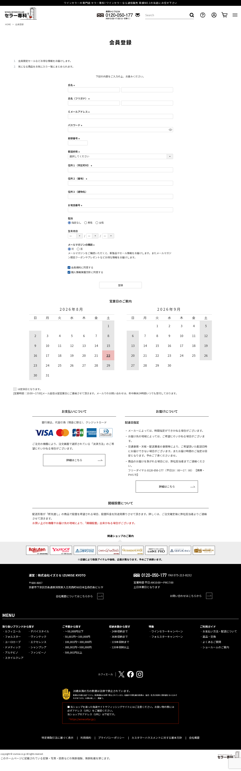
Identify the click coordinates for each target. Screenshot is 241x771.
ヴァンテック (38, 636)
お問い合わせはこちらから (186, 596)
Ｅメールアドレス (79, 111)
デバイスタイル (40, 631)
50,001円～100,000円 (77, 636)
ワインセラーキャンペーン (167, 631)
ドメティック (13, 647)
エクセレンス (38, 642)
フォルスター (13, 636)
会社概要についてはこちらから (74, 596)
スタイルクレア (14, 658)
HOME (8, 24)
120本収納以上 (120, 647)
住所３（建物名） (78, 191)
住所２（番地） (78, 178)
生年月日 (73, 231)
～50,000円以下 (74, 631)
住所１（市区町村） (80, 165)
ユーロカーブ (13, 642)
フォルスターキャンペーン (167, 636)
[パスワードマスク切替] (170, 129)
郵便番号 (74, 138)
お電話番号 (75, 205)
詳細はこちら (74, 460)
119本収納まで (120, 642)
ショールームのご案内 (216, 647)
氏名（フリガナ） (79, 98)
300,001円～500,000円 (78, 647)
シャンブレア (38, 647)
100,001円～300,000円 (78, 642)
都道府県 (74, 151)
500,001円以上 (73, 652)
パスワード (75, 125)
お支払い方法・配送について (220, 631)
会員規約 (76, 267)
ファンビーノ (38, 652)
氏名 (72, 85)
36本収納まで (120, 636)
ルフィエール (13, 631)
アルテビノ (11, 652)
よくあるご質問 (212, 642)
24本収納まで (120, 631)
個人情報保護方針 (81, 272)
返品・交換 (209, 636)
